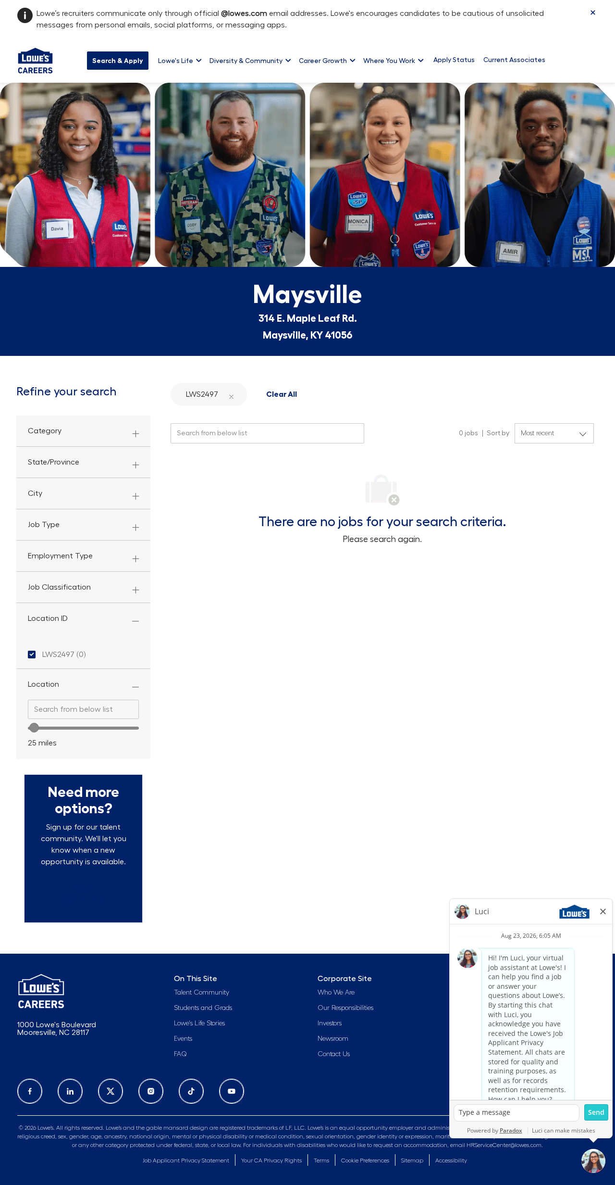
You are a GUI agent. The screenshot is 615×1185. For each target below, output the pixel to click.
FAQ (180, 1054)
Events (183, 1038)
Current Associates (514, 59)
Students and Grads (203, 1008)
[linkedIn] (70, 1091)
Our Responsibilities (345, 1008)
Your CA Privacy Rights (271, 1160)
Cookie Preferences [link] (365, 1160)
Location (43, 684)
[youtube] (232, 1091)
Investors (330, 1023)
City (35, 493)
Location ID (48, 618)
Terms (321, 1160)
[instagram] (151, 1091)
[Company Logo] (35, 59)
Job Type (44, 525)
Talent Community (201, 992)
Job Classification (59, 587)
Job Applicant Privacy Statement (186, 1160)
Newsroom (333, 1038)
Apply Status (454, 59)
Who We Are (336, 992)
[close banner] (593, 12)
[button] (231, 395)
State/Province (53, 462)
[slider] (34, 727)
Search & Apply (117, 60)
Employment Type (60, 556)
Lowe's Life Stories (199, 1023)
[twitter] (110, 1091)
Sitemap (412, 1160)
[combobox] (83, 709)
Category (45, 431)
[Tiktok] (191, 1091)
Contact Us (334, 1054)
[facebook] (30, 1091)
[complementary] (365, 1161)
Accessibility (451, 1160)
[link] (83, 894)
